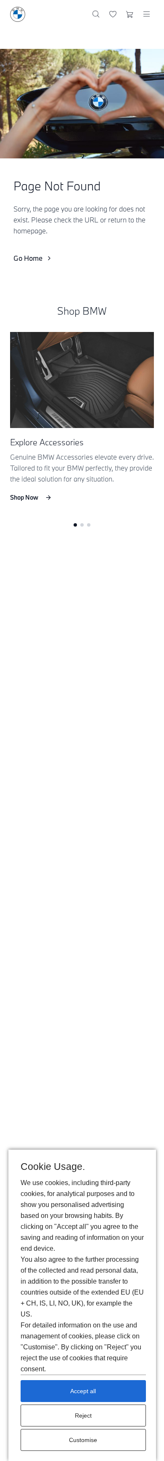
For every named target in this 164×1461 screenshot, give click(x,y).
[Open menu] (146, 14)
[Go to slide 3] (88, 525)
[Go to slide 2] (82, 525)
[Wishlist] (113, 14)
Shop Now (24, 497)
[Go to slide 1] (75, 525)
